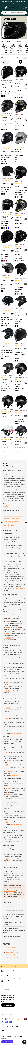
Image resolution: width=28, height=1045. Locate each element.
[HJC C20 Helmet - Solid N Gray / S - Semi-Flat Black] (22, 294)
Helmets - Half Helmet (7, 178)
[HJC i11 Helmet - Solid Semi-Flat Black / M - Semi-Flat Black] (6, 129)
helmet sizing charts (10, 891)
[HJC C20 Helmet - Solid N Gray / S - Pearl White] (19, 294)
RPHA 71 (8, 633)
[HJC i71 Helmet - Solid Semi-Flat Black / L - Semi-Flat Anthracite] (19, 197)
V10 (7, 764)
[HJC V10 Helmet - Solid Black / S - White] (8, 261)
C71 (7, 686)
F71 (7, 667)
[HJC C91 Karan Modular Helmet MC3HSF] (20, 106)
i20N (10, 760)
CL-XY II (8, 837)
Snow (12, 525)
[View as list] (25, 62)
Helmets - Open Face (19, 79)
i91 (6, 722)
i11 (6, 663)
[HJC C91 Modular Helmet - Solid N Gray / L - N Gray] (4, 163)
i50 (7, 815)
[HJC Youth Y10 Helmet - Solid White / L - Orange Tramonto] (19, 361)
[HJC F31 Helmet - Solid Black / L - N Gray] (4, 228)
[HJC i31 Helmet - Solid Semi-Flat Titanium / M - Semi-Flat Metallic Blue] (22, 97)
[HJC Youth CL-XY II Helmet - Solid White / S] (7, 333)
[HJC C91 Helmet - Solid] (20, 138)
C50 (7, 822)
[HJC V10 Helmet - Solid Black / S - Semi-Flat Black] (6, 261)
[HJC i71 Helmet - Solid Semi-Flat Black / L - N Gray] (17, 197)
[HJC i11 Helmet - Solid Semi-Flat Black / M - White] (8, 129)
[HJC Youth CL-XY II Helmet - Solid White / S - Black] (2, 358)
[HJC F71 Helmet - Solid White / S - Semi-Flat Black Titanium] (19, 260)
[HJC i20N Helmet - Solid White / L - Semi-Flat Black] (4, 194)
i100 (7, 714)
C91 (7, 729)
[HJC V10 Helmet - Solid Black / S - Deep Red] (4, 261)
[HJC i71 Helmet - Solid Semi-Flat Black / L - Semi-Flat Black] (22, 197)
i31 (6, 756)
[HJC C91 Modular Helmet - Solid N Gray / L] (7, 138)
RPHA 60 (8, 794)
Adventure (7, 522)
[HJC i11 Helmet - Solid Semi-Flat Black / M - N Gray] (4, 129)
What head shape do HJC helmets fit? (11, 937)
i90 (7, 718)
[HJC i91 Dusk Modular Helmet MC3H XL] (20, 205)
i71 (6, 657)
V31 (7, 767)
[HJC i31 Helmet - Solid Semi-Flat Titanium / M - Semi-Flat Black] (19, 97)
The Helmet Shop (11, 1036)
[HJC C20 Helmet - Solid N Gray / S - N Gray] (17, 294)
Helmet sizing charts (12, 950)
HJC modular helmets (16, 733)
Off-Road (16, 522)
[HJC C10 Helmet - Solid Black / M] (7, 72)
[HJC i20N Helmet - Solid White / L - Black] (2, 194)
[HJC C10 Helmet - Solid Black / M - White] (6, 96)
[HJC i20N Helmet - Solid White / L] (7, 171)
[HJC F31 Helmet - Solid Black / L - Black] (2, 228)
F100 (7, 674)
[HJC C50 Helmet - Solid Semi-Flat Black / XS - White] (19, 326)
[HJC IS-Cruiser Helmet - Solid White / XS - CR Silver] (4, 325)
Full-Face (19, 515)
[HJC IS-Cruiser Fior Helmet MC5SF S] (20, 430)
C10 (7, 678)
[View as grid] (20, 62)
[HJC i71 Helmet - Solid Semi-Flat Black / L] (20, 173)
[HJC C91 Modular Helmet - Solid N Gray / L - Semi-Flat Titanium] (8, 163)
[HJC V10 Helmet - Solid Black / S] (7, 236)
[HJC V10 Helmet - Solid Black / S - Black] (2, 261)
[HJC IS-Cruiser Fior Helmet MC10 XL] (7, 430)
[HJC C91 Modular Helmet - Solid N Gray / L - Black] (2, 163)
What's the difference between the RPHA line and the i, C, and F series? (14, 916)
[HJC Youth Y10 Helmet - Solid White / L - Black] (15, 361)
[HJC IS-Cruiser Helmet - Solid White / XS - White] (8, 325)
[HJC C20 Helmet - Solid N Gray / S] (20, 269)
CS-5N (8, 690)
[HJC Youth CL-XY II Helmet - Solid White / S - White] (6, 358)
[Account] (23, 8)
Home (3, 41)
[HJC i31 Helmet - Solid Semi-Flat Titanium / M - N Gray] (17, 97)
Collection (9, 41)
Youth (6, 525)
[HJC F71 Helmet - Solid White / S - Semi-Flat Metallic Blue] (22, 260)
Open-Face (15, 518)
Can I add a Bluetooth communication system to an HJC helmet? (14, 930)
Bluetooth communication (17, 588)
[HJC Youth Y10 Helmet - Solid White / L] (20, 335)
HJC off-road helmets (16, 824)
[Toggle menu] (2, 8)
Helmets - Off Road (19, 308)
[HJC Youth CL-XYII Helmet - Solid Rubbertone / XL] (7, 368)
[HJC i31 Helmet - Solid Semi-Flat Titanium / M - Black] (15, 97)
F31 (7, 671)
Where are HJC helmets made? (13, 911)
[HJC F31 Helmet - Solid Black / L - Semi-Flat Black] (6, 228)
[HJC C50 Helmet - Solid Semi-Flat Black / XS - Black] (15, 326)
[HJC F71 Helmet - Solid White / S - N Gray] (17, 260)
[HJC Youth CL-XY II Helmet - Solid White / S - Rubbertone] (4, 358)
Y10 (7, 835)
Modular (7, 518)
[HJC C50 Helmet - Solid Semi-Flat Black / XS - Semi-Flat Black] (17, 326)
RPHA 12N (14, 627)
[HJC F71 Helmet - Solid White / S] (20, 236)
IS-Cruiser (9, 771)
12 (17, 456)
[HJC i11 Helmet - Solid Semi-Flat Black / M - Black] (2, 129)
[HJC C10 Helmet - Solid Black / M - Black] (2, 96)
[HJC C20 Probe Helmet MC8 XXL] (20, 402)
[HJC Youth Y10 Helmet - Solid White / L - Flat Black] (17, 361)
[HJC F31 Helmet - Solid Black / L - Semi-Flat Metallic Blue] (8, 228)
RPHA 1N (8, 621)
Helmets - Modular (19, 114)
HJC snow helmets (15, 863)
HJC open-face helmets (16, 775)
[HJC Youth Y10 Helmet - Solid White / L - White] (22, 361)
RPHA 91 (8, 708)
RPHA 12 (8, 627)
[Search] (25, 13)
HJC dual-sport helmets (16, 798)
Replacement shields (12, 954)
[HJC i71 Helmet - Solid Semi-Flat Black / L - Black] (15, 197)
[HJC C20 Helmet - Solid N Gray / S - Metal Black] (15, 294)
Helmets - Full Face (6, 80)
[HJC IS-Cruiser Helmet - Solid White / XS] (7, 301)
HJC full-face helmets (16, 642)
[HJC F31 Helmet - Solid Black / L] (7, 205)
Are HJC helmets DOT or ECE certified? (12, 923)
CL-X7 (7, 811)
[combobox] (14, 13)
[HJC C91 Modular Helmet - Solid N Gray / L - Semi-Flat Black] (6, 163)
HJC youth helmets (15, 841)
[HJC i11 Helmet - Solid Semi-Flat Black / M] (7, 106)
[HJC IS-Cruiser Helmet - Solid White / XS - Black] (2, 325)
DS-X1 (7, 788)
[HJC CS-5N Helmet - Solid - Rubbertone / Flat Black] (2, 291)
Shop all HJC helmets (12, 947)
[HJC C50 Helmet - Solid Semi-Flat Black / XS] (20, 301)
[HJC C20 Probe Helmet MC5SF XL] (20, 369)
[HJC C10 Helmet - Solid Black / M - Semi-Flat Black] (4, 96)
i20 (7, 760)
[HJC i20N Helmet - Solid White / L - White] (6, 194)
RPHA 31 (8, 746)
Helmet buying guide (12, 952)
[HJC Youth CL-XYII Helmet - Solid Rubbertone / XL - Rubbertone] (2, 393)
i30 (7, 752)
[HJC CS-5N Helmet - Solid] (7, 268)
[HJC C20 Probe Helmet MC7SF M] (7, 401)
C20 (7, 682)
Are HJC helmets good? (11, 907)
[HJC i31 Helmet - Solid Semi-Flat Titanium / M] (20, 72)
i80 (7, 726)
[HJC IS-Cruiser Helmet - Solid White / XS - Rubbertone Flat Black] (6, 325)
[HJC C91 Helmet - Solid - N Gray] (15, 161)
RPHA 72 (8, 638)
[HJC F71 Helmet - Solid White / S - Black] (15, 260)
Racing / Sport (8, 515)
